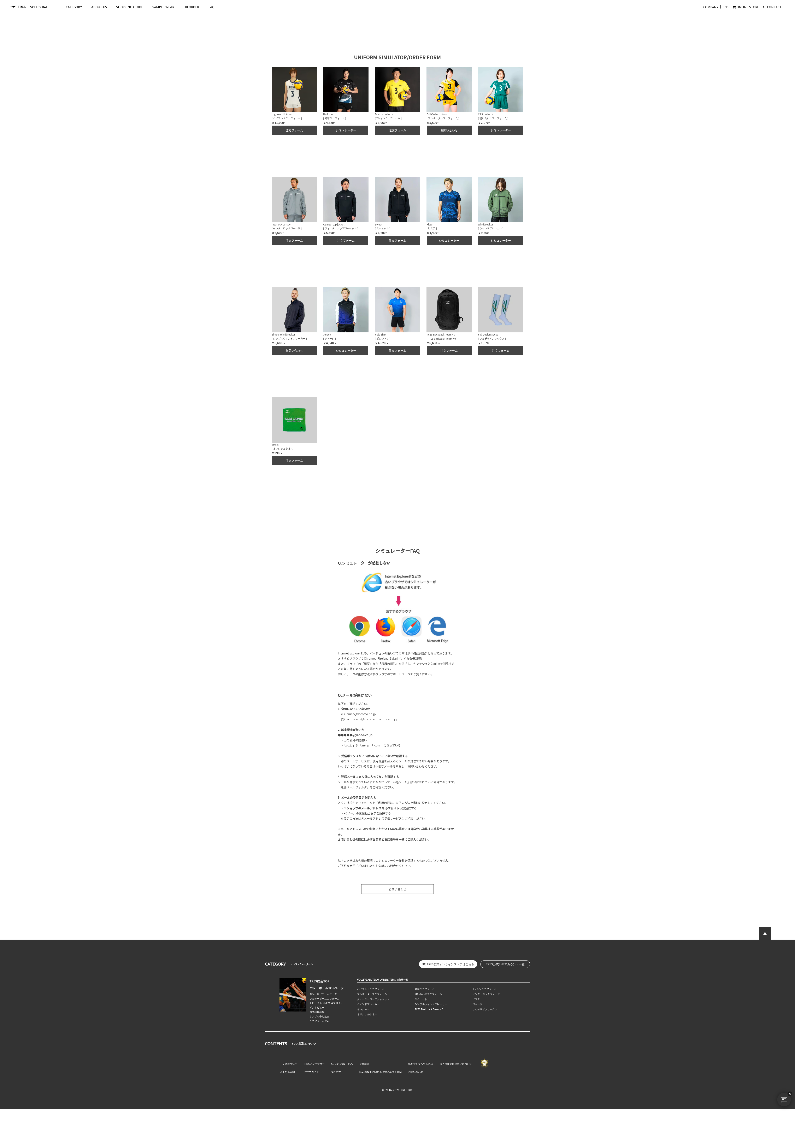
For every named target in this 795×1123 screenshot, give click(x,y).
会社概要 (364, 1064)
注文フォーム (294, 130)
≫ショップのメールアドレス (362, 808)
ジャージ (477, 1004)
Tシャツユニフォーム (484, 989)
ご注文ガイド (311, 1072)
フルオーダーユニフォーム (324, 998)
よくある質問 (287, 1072)
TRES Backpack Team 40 (429, 1009)
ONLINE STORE (748, 7)
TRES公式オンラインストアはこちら (450, 964)
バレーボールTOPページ (327, 988)
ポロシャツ (363, 1009)
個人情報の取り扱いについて (456, 1064)
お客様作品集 (317, 1012)
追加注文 (336, 1072)
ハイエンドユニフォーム (370, 989)
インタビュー (317, 1007)
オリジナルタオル (367, 1014)
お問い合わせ (449, 130)
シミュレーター (346, 130)
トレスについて (288, 1064)
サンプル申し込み (319, 1016)
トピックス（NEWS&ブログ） (326, 1003)
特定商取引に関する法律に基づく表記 (380, 1072)
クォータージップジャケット (373, 999)
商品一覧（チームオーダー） (326, 994)
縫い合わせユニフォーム (428, 994)
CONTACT (774, 7)
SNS (726, 7)
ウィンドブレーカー (368, 1004)
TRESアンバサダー (314, 1064)
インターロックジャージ (486, 994)
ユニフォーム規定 (319, 1021)
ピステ (476, 999)
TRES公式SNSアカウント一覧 (505, 964)
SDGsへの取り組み (342, 1064)
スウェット (421, 999)
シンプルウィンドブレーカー (431, 1004)
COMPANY (710, 7)
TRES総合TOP (319, 981)
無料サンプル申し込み (420, 1064)
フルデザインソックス (484, 1009)
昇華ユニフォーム (425, 989)
